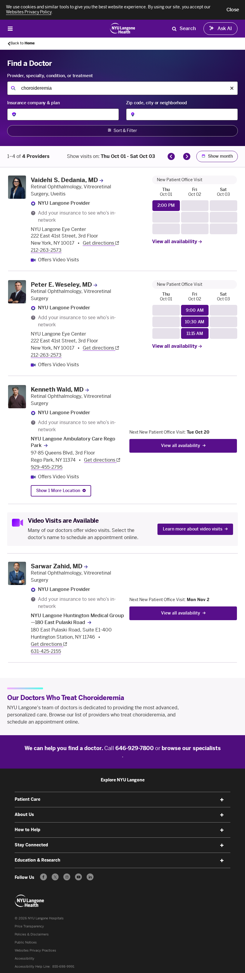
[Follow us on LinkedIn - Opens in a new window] (90, 876)
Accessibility (24, 958)
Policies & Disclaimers (32, 934)
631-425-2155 (46, 651)
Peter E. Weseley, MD (61, 284)
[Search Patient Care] (174, 29)
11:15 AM (194, 333)
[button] (232, 9)
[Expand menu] (222, 799)
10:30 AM (194, 322)
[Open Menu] (10, 28)
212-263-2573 (46, 250)
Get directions (99, 243)
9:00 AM (194, 310)
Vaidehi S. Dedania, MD (64, 180)
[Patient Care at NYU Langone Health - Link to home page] (122, 28)
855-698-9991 (63, 967)
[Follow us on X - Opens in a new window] (55, 876)
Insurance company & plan (33, 102)
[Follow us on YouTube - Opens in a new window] (78, 876)
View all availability (175, 241)
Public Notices (26, 942)
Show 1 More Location (58, 490)
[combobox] (122, 88)
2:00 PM (165, 205)
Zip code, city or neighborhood (156, 102)
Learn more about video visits (192, 529)
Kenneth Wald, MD (57, 389)
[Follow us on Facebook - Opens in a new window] (43, 876)
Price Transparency (29, 926)
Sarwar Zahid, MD (56, 566)
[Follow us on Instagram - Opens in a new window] (66, 876)
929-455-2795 (46, 467)
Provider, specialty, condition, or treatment (50, 75)
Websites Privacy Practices (35, 950)
